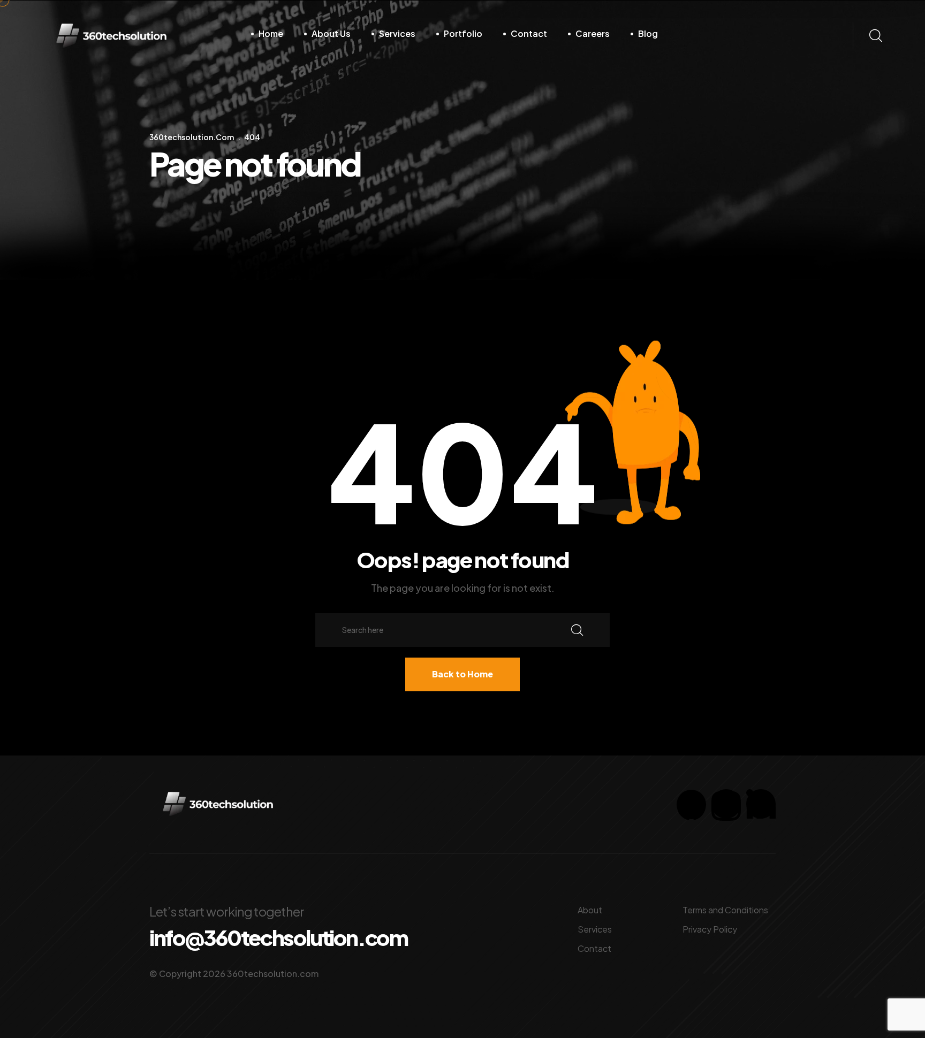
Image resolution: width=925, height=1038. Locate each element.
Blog (648, 33)
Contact (529, 33)
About (590, 909)
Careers (592, 33)
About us (331, 33)
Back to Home (462, 674)
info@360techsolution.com (278, 937)
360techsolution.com (273, 973)
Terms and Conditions (725, 909)
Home (271, 33)
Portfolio (463, 33)
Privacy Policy (710, 929)
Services (397, 33)
